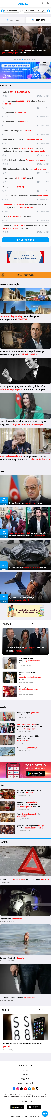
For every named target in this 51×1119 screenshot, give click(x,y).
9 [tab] (34, 59)
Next (48, 10)
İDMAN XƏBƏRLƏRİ (25, 275)
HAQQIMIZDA (25, 1079)
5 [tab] (25, 59)
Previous (2, 10)
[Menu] (3, 3)
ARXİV (25, 1074)
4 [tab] (22, 59)
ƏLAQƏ (25, 1070)
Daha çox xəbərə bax (38, 624)
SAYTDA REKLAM (25, 1066)
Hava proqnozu (10, 11)
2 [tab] (17, 59)
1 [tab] (15, 59)
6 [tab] (27, 59)
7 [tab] (29, 59)
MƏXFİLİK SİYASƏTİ (25, 1083)
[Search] (48, 3)
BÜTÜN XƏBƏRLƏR (25, 240)
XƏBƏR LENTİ (6, 85)
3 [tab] (20, 59)
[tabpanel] (25, 41)
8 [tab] (32, 59)
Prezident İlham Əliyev (35, 11)
